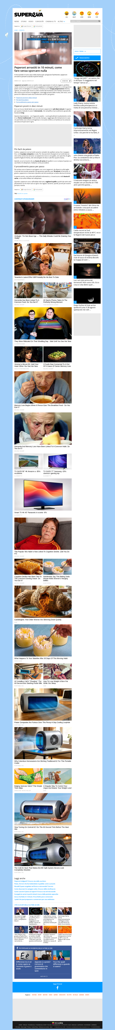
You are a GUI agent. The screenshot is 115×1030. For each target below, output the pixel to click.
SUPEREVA (94, 1024)
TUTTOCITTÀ (64, 1024)
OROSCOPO (62, 995)
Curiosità (39, 21)
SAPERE (56, 995)
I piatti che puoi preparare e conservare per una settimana (34, 899)
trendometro (84, 58)
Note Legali (24, 1027)
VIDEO (50, 995)
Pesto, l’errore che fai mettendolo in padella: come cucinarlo (34, 884)
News (16, 21)
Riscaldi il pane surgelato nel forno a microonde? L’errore (33, 886)
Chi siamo (18, 1027)
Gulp (74, 17)
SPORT (40, 995)
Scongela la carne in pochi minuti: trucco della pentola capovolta (36, 894)
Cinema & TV (51, 21)
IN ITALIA (75, 995)
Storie (24, 21)
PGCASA (49, 1024)
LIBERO (20, 1024)
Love (81, 17)
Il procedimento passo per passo (27, 102)
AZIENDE (81, 995)
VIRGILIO (25, 1024)
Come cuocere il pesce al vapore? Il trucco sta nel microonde (35, 892)
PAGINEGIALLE (31, 1024)
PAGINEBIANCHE (56, 1024)
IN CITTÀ (69, 995)
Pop (97, 17)
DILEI (69, 1024)
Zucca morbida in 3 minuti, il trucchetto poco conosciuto (33, 897)
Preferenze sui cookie (44, 1027)
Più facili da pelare (22, 100)
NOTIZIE (34, 995)
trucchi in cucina (22, 193)
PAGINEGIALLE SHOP (41, 1024)
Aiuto (51, 1027)
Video (30, 21)
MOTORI (45, 995)
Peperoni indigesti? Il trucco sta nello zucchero (30, 881)
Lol (67, 17)
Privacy (29, 1027)
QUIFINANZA (80, 1024)
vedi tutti (43, 976)
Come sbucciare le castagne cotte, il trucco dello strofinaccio (34, 889)
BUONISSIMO (87, 1024)
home (16, 30)
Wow (89, 17)
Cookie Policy (35, 1027)
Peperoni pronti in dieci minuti (26, 98)
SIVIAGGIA (74, 1024)
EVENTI (87, 995)
